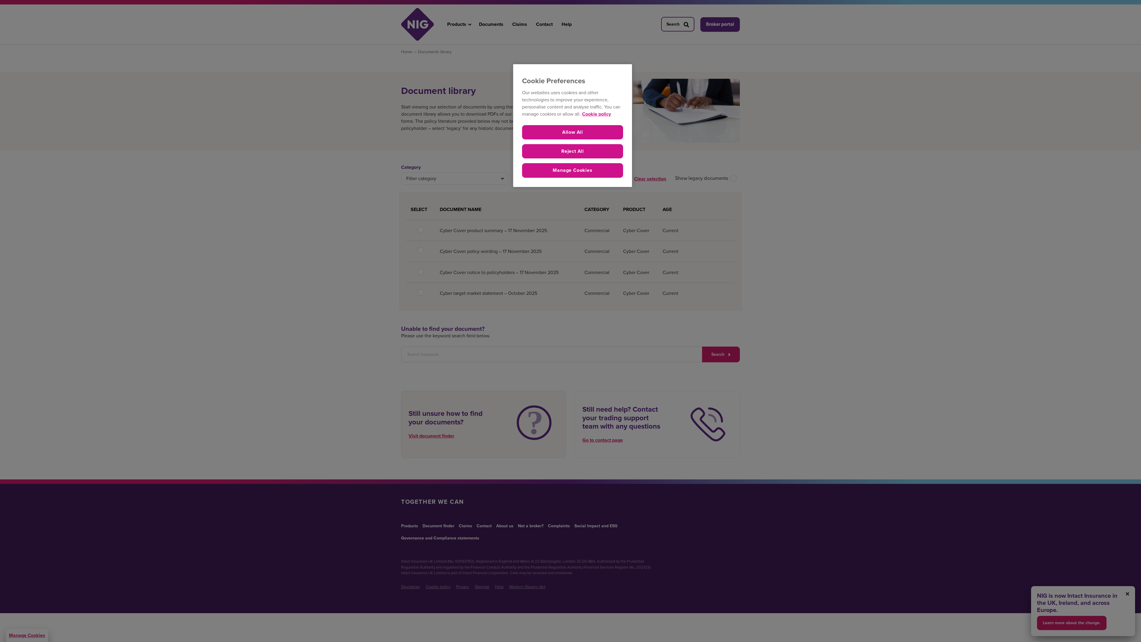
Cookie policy (596, 114)
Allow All (572, 132)
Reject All (572, 151)
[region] (572, 125)
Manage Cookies (572, 170)
